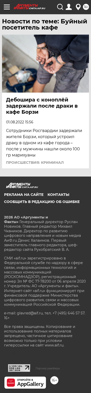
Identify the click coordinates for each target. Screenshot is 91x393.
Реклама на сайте (23, 194)
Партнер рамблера (48, 368)
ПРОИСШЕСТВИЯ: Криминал (35, 162)
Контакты (58, 194)
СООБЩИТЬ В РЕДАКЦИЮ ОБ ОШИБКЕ (42, 201)
